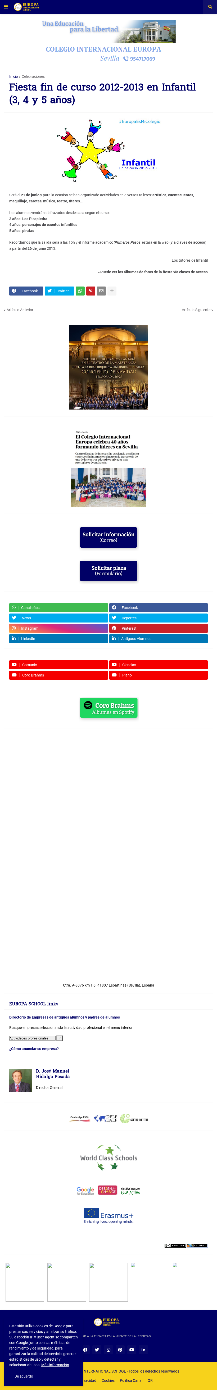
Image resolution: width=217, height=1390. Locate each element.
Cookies (108, 1380)
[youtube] (131, 1349)
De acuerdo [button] (24, 1376)
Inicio (13, 76)
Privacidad (87, 1380)
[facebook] (85, 1349)
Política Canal (131, 1380)
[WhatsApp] (80, 291)
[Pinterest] (90, 291)
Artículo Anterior (20, 310)
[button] (6, 6)
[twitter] (96, 1349)
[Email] (101, 291)
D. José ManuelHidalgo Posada (53, 1074)
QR (150, 1380)
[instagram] (108, 1349)
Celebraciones (33, 76)
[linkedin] (143, 1349)
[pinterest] (120, 1349)
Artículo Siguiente (196, 310)
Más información (55, 1365)
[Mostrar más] (111, 291)
